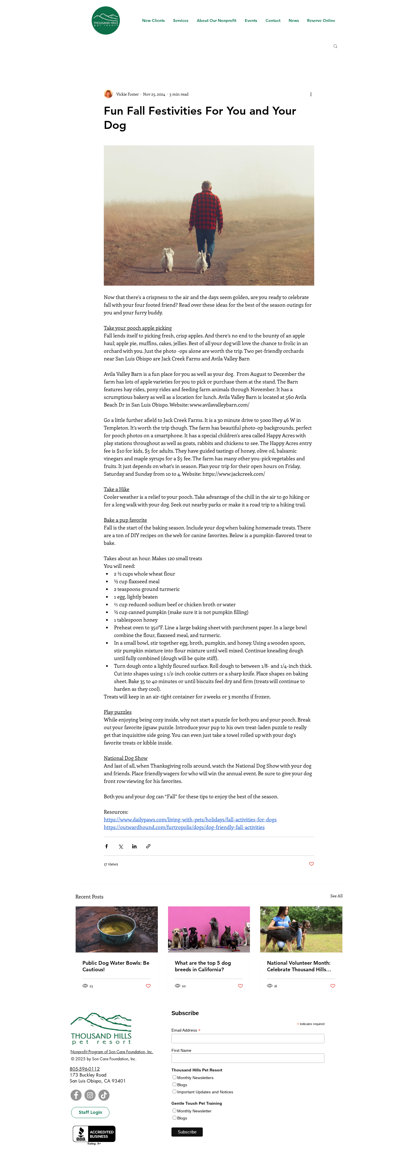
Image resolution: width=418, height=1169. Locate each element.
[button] (335, 46)
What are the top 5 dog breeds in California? (203, 966)
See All (336, 895)
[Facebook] (76, 1095)
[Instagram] (90, 1095)
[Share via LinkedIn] (134, 846)
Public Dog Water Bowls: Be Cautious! (115, 966)
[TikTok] (103, 1095)
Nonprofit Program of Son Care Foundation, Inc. (112, 1051)
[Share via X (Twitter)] (120, 846)
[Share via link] (148, 846)
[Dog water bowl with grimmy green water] (117, 929)
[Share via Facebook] (106, 846)
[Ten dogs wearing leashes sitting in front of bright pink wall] (209, 929)
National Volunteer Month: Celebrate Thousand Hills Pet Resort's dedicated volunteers (298, 966)
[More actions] (310, 93)
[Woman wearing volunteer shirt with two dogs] (301, 929)
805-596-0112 (85, 1069)
